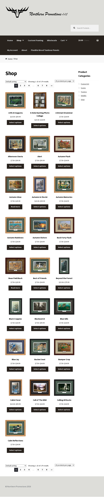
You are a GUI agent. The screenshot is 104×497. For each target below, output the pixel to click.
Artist (82, 100)
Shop (19, 40)
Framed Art (85, 84)
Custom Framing (35, 40)
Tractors (84, 92)
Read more (15, 207)
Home (10, 40)
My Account (12, 50)
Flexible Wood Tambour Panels (45, 50)
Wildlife (83, 96)
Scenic (83, 88)
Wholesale (52, 40)
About (24, 50)
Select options (15, 122)
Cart (63, 40)
